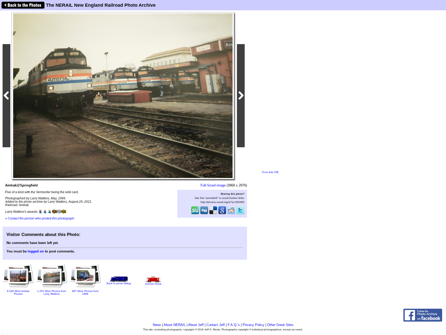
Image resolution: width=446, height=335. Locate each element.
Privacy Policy (253, 325)
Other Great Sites (280, 325)
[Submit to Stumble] (195, 214)
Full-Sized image (213, 185)
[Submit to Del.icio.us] (213, 214)
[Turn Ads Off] (270, 172)
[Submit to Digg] (204, 214)
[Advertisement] (270, 90)
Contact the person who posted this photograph (41, 218)
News (157, 325)
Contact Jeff (215, 325)
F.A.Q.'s (234, 325)
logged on (36, 251)
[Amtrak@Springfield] (123, 95)
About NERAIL (175, 325)
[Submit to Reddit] (231, 214)
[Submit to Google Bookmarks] (222, 214)
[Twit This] (240, 214)
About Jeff (196, 325)
